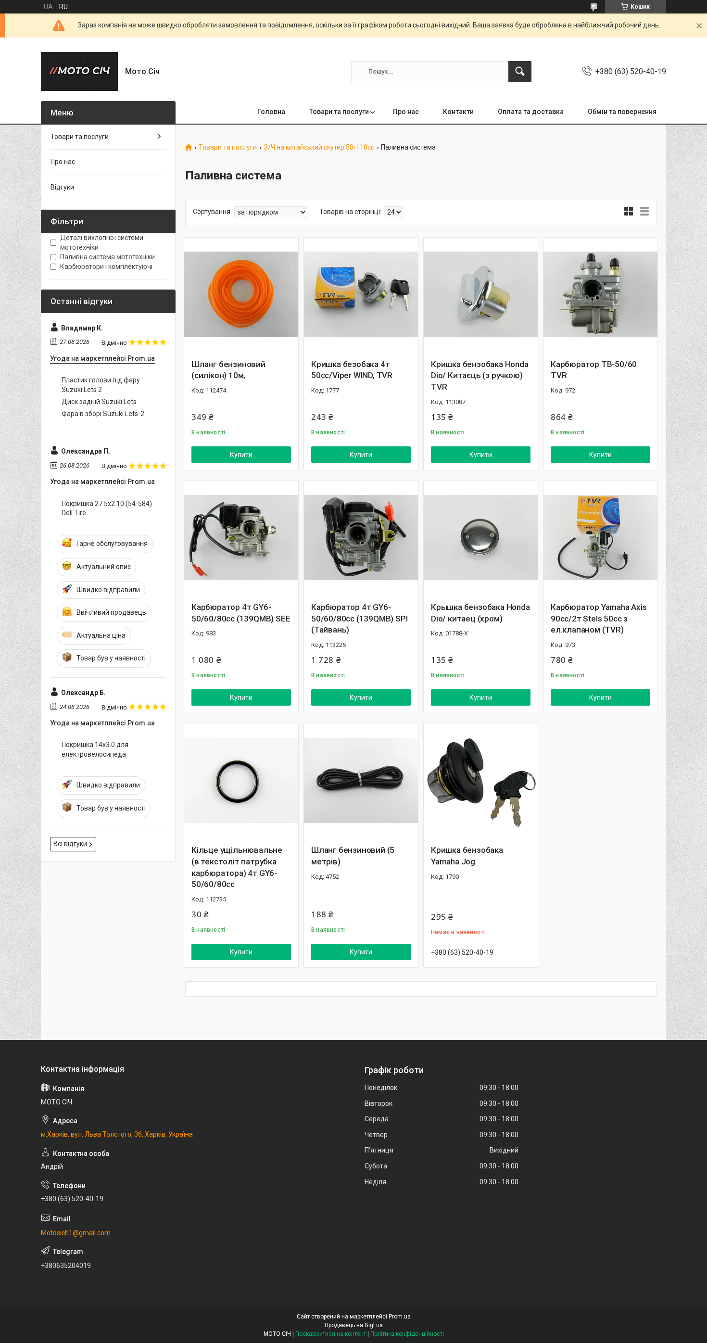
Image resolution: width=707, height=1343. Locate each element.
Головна (271, 111)
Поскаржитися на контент (330, 1333)
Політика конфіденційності (407, 1333)
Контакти (458, 111)
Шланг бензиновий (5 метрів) (352, 855)
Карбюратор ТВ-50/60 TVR (594, 369)
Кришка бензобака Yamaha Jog (467, 855)
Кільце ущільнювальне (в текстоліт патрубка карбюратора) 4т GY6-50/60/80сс (236, 867)
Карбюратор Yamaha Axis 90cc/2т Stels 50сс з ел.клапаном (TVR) (599, 618)
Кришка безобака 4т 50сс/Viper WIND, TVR (351, 369)
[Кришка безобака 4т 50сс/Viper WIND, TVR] (361, 295)
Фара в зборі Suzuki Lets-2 (103, 414)
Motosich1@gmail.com (76, 1233)
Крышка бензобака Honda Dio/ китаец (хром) (480, 612)
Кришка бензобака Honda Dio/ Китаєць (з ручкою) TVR (480, 375)
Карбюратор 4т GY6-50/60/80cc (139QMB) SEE (240, 612)
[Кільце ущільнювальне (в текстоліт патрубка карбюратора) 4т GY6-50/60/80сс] (241, 780)
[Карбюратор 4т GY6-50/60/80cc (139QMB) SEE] (241, 538)
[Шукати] (519, 71)
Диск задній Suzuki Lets (99, 401)
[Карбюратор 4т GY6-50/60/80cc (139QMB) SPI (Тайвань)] (361, 538)
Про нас (406, 111)
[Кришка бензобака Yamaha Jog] (481, 780)
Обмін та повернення (622, 111)
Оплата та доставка (531, 111)
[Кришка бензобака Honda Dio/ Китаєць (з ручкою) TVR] (481, 295)
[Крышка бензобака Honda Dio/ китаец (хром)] (481, 538)
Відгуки (62, 187)
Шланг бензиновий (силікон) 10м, (228, 369)
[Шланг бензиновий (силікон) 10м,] (241, 295)
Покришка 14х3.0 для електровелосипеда (95, 749)
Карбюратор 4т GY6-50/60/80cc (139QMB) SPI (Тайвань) (359, 618)
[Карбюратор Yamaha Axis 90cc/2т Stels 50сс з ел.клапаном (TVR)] (600, 538)
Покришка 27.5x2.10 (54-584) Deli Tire (107, 508)
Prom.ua (400, 1316)
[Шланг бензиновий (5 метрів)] (361, 780)
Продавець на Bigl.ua (354, 1325)
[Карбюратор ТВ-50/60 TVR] (600, 295)
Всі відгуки (70, 844)
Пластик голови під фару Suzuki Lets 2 (101, 384)
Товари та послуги (339, 111)
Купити (241, 454)
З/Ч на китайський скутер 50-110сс (319, 147)
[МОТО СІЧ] (79, 71)
